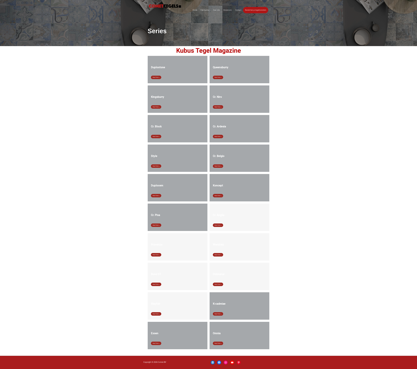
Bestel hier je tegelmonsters (255, 10)
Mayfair (155, 303)
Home (195, 10)
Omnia (217, 333)
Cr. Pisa (155, 215)
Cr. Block (156, 126)
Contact (238, 10)
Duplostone (158, 67)
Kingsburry (157, 96)
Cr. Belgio (218, 156)
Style (154, 156)
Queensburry (220, 67)
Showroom (227, 10)
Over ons (216, 10)
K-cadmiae (219, 303)
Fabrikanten (205, 10)
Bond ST (156, 274)
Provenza (156, 244)
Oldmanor (219, 274)
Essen (154, 333)
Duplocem (157, 185)
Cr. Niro (217, 96)
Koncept (218, 185)
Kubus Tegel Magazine (208, 50)
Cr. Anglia (218, 215)
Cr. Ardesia (219, 126)
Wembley (218, 244)
